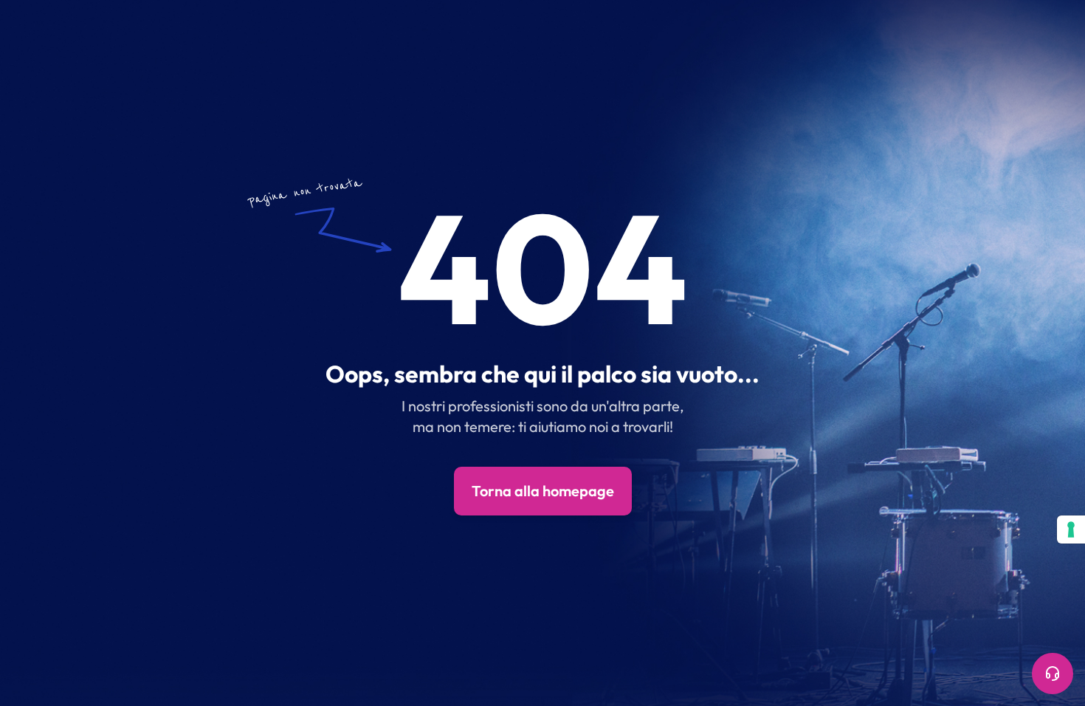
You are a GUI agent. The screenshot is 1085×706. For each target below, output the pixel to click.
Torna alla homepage (543, 490)
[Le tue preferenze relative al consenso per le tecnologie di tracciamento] (1071, 529)
